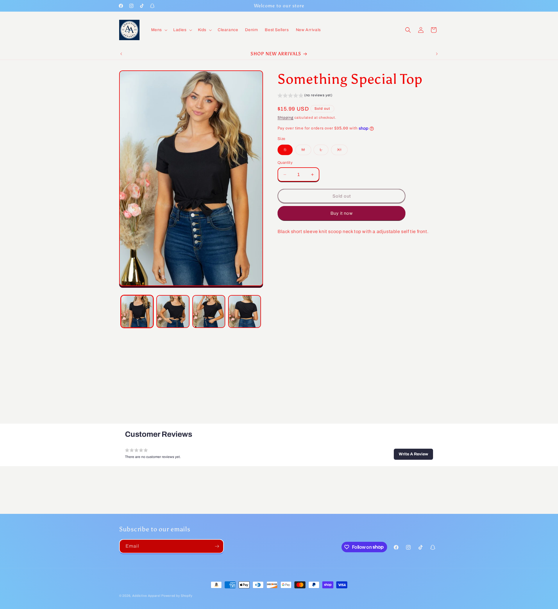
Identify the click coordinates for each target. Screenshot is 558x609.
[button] (159, 30)
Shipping (286, 118)
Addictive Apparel (146, 595)
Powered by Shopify (177, 595)
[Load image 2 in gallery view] (172, 311)
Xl (342, 151)
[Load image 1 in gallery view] (137, 311)
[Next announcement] (436, 53)
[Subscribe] (216, 546)
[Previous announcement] (121, 53)
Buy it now (341, 213)
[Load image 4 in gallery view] (244, 311)
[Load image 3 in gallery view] (208, 311)
